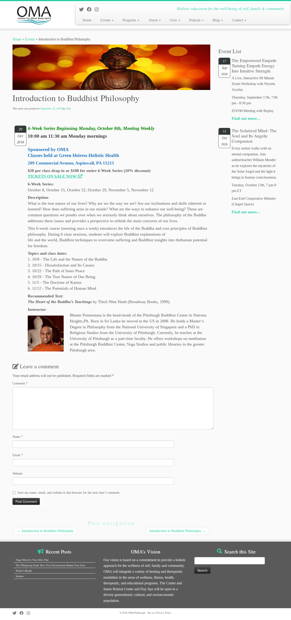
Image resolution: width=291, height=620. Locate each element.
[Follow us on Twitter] (83, 9)
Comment (20, 383)
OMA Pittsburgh (136, 612)
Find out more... (246, 118)
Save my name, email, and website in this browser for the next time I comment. (69, 492)
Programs (130, 20)
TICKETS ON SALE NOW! (53, 176)
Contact (238, 20)
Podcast (195, 20)
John (68, 108)
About (153, 20)
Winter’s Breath (24, 570)
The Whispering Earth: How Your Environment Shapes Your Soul (50, 565)
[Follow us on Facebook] (91, 9)
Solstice (20, 576)
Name (18, 436)
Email (18, 455)
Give (174, 20)
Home (87, 20)
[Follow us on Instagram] (98, 9)
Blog (217, 20)
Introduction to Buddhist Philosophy (45, 531)
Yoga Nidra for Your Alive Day (32, 559)
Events (105, 20)
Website (18, 473)
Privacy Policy (163, 612)
